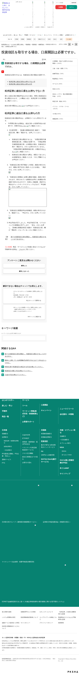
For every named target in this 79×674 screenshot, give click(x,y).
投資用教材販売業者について (29, 617)
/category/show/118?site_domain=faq (75, 73)
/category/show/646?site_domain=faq (75, 95)
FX (34, 39)
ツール (39, 35)
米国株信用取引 (46, 437)
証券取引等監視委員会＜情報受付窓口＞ (57, 522)
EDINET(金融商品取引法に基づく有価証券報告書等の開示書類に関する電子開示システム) (33, 601)
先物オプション (41, 39)
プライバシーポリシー (46, 623)
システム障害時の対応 (8, 617)
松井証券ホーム (5, 44)
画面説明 (58, 119)
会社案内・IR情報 (39, 27)
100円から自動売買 (47, 455)
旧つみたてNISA (67, 455)
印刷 (45, 59)
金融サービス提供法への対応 (10, 623)
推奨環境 (61, 623)
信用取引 (5, 437)
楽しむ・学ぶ (18, 35)
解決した (24, 265)
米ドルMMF (64, 468)
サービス (32, 35)
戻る (4, 59)
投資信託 (29, 39)
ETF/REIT (25, 438)
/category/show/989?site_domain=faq (75, 118)
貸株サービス (6, 459)
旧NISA (64, 451)
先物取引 (63, 436)
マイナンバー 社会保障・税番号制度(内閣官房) (18, 562)
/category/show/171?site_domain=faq (75, 83)
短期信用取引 (8, 446)
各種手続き (41, 44)
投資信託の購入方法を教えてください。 (19, 371)
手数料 (26, 35)
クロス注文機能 (27, 453)
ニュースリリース (67, 409)
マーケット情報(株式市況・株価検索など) (30, 413)
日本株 (16, 39)
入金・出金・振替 (60, 68)
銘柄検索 (74, 2)
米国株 (22, 39)
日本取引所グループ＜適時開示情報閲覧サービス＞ (19, 522)
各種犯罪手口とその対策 (28, 612)
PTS (3, 463)
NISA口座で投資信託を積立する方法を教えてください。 (24, 367)
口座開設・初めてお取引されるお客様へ (63, 62)
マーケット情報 (58, 35)
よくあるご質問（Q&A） (17, 44)
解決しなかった (24, 271)
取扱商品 (28, 44)
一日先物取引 (64, 440)
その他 (57, 113)
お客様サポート (70, 35)
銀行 (61, 39)
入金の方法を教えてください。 (15, 375)
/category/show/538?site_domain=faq (75, 88)
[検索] (68, 2)
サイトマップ (65, 474)
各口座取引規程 (6, 612)
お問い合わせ (19, 1)
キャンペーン (48, 35)
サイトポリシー (25, 623)
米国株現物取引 (46, 433)
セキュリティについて (46, 612)
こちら (24, 126)
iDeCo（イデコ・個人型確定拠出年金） (62, 95)
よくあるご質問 (28, 27)
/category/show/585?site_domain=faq (75, 62)
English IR (49, 27)
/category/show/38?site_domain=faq (75, 101)
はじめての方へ (8, 35)
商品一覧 (10, 39)
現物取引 (5, 433)
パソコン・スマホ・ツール (61, 107)
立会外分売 (26, 435)
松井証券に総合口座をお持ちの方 (20, 84)
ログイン (71, 7)
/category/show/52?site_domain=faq (75, 113)
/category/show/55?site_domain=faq (75, 107)
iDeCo (55, 39)
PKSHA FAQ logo (73, 672)
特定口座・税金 (59, 101)
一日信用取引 (8, 450)
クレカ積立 (68, 39)
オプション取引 (65, 443)
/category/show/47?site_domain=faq (75, 78)
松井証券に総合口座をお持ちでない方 (22, 81)
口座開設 (60, 7)
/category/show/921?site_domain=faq (75, 68)
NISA (49, 39)
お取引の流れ (27, 462)
